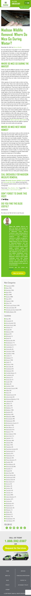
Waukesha (8, 503)
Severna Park (9, 479)
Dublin (7, 362)
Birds (7, 294)
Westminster (9, 508)
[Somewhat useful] (3, 209)
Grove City (8, 379)
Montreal (8, 425)
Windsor (8, 516)
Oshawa (8, 442)
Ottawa (8, 445)
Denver (8, 360)
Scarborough (9, 477)
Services (23, 571)
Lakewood (8, 401)
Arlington (8, 327)
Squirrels (8, 290)
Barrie (7, 334)
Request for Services (15, 548)
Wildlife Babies (10, 312)
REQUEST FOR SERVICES (24, 7)
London (8, 405)
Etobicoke (8, 371)
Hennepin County (10, 388)
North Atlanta (9, 434)
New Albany (9, 427)
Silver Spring (9, 481)
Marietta (8, 412)
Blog (9, 188)
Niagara (8, 432)
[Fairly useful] (6, 209)
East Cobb (8, 366)
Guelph (8, 382)
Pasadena (8, 447)
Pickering (8, 453)
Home (7, 571)
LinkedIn (11, 269)
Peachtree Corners (11, 449)
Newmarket (9, 429)
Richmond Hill (9, 466)
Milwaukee (8, 416)
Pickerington (9, 455)
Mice (17, 188)
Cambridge (9, 347)
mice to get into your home (18, 120)
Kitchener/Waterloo (11, 399)
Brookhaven (9, 342)
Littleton (8, 403)
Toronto (8, 494)
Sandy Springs (10, 475)
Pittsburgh (8, 458)
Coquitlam (8, 353)
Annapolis (8, 321)
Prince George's (10, 460)
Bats (7, 292)
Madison (13, 188)
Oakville (8, 438)
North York (8, 436)
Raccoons (8, 286)
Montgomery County (11, 423)
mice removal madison (16, 189)
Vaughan (8, 499)
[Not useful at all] (2, 209)
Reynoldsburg (9, 464)
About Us (7, 575)
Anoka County (9, 325)
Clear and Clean (10, 307)
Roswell (8, 471)
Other (7, 303)
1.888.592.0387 (16, 4)
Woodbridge (9, 518)
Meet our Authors (18, 273)
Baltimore (8, 332)
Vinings (8, 501)
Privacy (7, 585)
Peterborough (9, 451)
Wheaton (8, 510)
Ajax (7, 319)
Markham (8, 414)
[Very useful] (7, 209)
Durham (8, 364)
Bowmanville (9, 340)
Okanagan (8, 440)
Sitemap (8, 589)
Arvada (8, 329)
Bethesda (8, 336)
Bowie (7, 338)
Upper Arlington (10, 497)
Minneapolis (9, 418)
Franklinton (9, 375)
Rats (7, 299)
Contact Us (23, 580)
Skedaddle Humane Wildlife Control (16, 180)
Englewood (9, 369)
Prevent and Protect (11, 305)
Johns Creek (9, 397)
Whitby (8, 512)
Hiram (7, 392)
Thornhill (8, 490)
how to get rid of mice (9, 182)
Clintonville (9, 349)
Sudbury (8, 486)
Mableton (8, 408)
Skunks (8, 296)
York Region (9, 521)
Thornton (8, 492)
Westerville (9, 505)
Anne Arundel (9, 323)
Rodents (8, 301)
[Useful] (4, 209)
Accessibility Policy (23, 585)
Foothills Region (10, 373)
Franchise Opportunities (23, 575)
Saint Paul (8, 473)
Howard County (10, 395)
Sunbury (8, 488)
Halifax (8, 384)
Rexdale (8, 462)
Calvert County (10, 345)
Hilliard (8, 390)
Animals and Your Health (12, 310)
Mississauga (9, 421)
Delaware (8, 358)
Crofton (8, 355)
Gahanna (8, 377)
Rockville (8, 468)
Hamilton (8, 386)
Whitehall (8, 514)
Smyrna (8, 484)
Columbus (8, 351)
